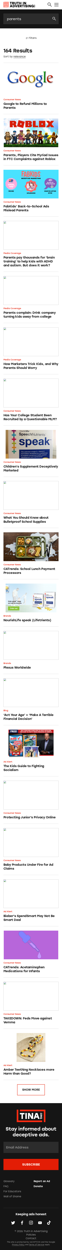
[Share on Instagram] (31, 1223)
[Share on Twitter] (13, 1223)
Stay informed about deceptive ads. (31, 1131)
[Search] (50, 5)
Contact (31, 1238)
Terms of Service (36, 1245)
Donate (38, 1186)
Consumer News (12, 99)
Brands (7, 616)
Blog (5, 710)
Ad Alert (7, 761)
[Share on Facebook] (22, 1223)
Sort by (8, 56)
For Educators (12, 1191)
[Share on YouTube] (40, 1223)
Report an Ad (42, 1181)
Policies (31, 1234)
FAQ (5, 1186)
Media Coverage (12, 253)
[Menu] (56, 5)
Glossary (9, 1181)
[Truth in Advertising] (19, 4)
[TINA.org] (31, 1115)
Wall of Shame (12, 1196)
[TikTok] (49, 1223)
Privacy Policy (18, 1245)
